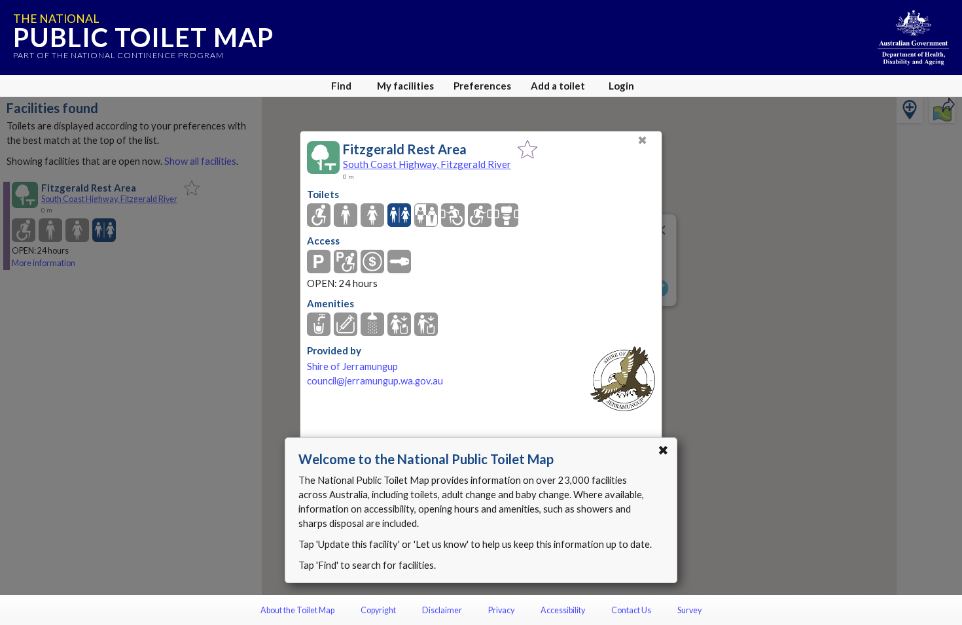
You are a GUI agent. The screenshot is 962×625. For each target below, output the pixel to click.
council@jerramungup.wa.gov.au (375, 380)
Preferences (482, 86)
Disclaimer (442, 610)
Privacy (501, 610)
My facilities (405, 86)
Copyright (378, 610)
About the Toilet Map (297, 610)
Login (621, 86)
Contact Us (631, 610)
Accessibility (563, 610)
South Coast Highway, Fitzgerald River (427, 164)
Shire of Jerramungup (352, 366)
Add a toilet (558, 86)
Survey (689, 610)
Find (341, 86)
